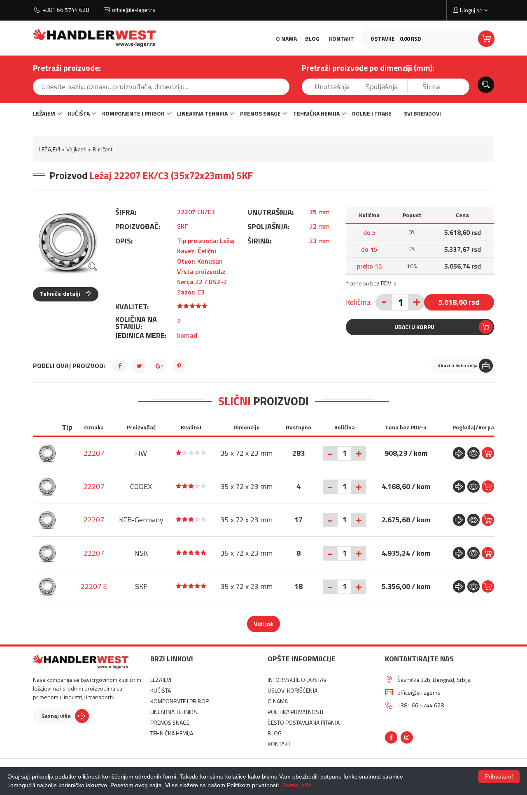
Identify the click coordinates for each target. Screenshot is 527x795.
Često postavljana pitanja (304, 722)
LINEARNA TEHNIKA (202, 113)
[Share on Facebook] (119, 366)
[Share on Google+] (159, 366)
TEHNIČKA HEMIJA (316, 113)
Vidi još (263, 623)
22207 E (94, 586)
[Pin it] (179, 366)
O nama (286, 38)
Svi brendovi (422, 113)
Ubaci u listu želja (457, 365)
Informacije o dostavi (298, 679)
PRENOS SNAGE (260, 113)
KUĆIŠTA (79, 113)
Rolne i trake (372, 113)
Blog (312, 38)
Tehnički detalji (61, 293)
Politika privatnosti (295, 711)
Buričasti (103, 149)
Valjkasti (76, 149)
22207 (94, 453)
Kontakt (341, 38)
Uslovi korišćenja (292, 690)
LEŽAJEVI (44, 113)
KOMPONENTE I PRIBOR (133, 113)
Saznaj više (56, 716)
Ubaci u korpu (414, 326)
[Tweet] (139, 366)
